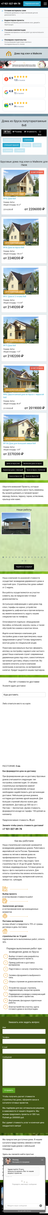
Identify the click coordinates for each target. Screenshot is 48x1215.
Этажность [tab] (31, 131)
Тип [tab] (8, 131)
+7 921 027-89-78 (10, 3)
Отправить (8, 1090)
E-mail (4, 1047)
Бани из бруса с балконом (36, 470)
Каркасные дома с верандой (13, 470)
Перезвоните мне (32, 4)
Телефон (5, 1037)
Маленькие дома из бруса (32, 463)
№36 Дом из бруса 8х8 (13, 247)
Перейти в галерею (24, 567)
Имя (4, 1027)
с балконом (28, 140)
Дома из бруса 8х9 (13, 463)
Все (39, 135)
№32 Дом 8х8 (9, 198)
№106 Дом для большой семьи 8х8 (19, 443)
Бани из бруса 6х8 (15, 476)
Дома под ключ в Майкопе (28, 53)
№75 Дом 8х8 (9, 345)
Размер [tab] (18, 131)
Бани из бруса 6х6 (32, 476)
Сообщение (7, 1057)
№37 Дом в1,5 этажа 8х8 (14, 296)
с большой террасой (11, 145)
